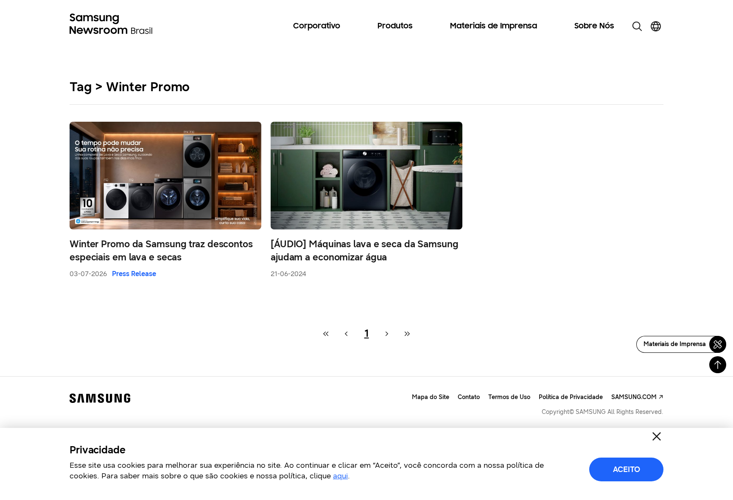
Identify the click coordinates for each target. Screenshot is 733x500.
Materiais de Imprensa (493, 26)
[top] (717, 364)
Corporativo (316, 26)
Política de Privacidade (571, 397)
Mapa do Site (430, 397)
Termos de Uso (509, 397)
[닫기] (656, 436)
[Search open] (637, 26)
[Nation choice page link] (655, 26)
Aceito (626, 469)
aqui (340, 475)
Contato (469, 397)
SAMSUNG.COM (634, 397)
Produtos (395, 26)
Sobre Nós (594, 26)
